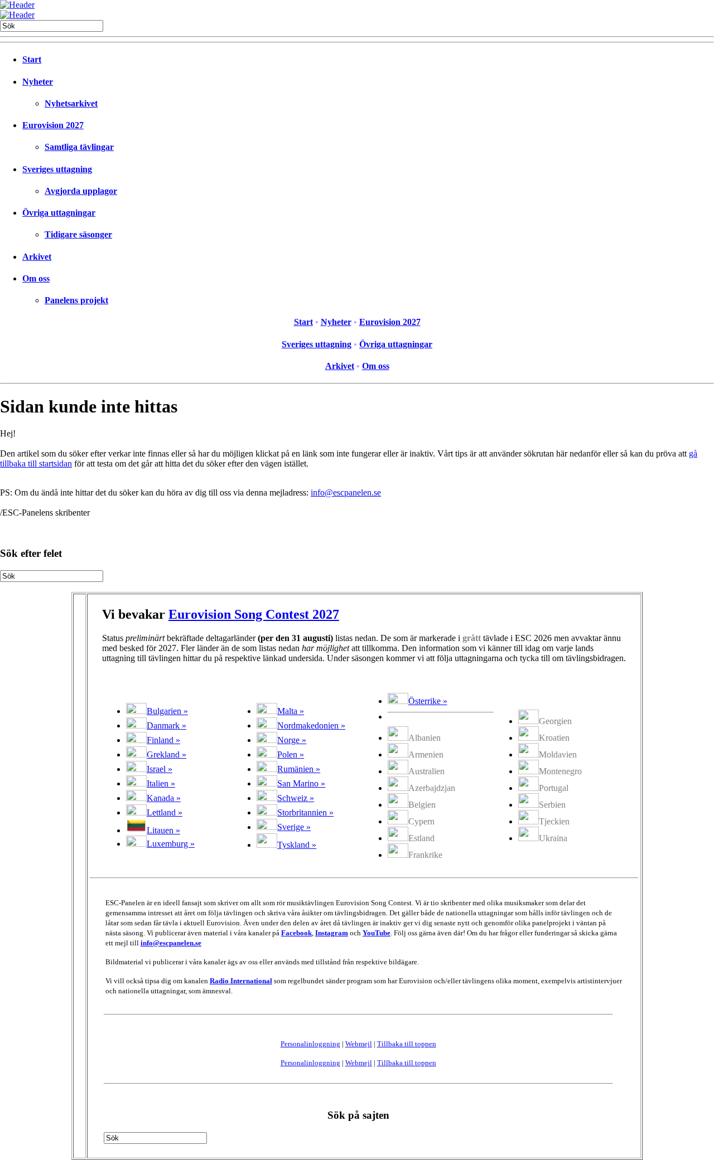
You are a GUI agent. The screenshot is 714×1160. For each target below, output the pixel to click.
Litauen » (163, 830)
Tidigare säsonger (78, 234)
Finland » (163, 740)
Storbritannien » (305, 812)
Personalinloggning (310, 1044)
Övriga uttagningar (58, 212)
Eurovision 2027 (53, 125)
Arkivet (36, 256)
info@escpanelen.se (346, 492)
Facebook (296, 933)
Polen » (290, 754)
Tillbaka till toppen (406, 1044)
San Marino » (301, 783)
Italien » (161, 783)
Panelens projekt (76, 300)
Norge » (291, 740)
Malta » (290, 711)
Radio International (241, 981)
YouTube (376, 933)
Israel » (159, 769)
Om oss (36, 278)
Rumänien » (298, 769)
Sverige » (294, 827)
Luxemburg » (171, 843)
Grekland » (166, 754)
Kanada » (164, 798)
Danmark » (166, 725)
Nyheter (37, 81)
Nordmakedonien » (311, 725)
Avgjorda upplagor (81, 191)
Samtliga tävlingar (79, 147)
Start (31, 59)
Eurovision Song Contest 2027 (253, 614)
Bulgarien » (167, 711)
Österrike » (427, 701)
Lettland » (164, 812)
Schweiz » (295, 798)
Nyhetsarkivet (71, 103)
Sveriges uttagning (57, 169)
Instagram (331, 933)
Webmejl (358, 1044)
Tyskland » (296, 845)
